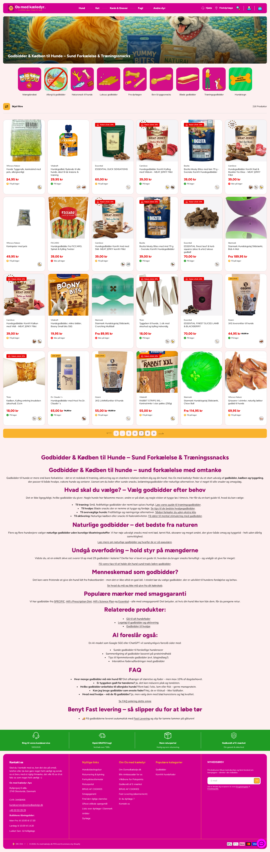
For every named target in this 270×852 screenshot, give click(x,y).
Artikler (85, 813)
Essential (123, 601)
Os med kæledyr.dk (45, 844)
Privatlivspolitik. (213, 789)
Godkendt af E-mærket (130, 784)
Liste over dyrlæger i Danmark (97, 808)
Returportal (88, 784)
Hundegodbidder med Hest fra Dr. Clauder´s (68, 402)
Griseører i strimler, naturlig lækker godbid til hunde (245, 402)
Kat (97, 8)
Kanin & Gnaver (119, 8)
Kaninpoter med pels (16, 246)
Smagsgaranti (89, 794)
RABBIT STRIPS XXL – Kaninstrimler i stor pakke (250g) (155, 402)
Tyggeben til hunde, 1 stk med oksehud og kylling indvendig (154, 325)
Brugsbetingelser (242, 787)
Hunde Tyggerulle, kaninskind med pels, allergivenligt (23, 170)
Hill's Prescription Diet (79, 601)
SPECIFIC (59, 601)
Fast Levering (142, 718)
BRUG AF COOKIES (92, 789)
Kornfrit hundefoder (166, 774)
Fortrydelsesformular (92, 779)
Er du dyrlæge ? (126, 798)
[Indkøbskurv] (258, 8)
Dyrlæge (86, 818)
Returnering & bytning (93, 774)
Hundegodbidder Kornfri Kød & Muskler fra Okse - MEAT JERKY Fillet (244, 172)
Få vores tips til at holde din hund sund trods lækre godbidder (135, 563)
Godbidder (161, 769)
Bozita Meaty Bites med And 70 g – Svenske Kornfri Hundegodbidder (156, 247)
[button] (14, 106)
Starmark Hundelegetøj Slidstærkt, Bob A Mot (245, 247)
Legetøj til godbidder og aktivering (138, 622)
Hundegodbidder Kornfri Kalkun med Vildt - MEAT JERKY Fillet (22, 325)
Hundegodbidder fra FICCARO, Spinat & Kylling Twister (66, 247)
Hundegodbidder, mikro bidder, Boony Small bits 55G (66, 325)
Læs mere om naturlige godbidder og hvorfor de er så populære (135, 542)
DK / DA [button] (19, 844)
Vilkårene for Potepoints (131, 779)
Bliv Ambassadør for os (130, 774)
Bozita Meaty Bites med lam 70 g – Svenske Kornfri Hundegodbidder (201, 170)
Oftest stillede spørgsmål (94, 803)
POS (55, 844)
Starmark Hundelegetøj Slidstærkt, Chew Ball (201, 402)
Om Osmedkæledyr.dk (130, 769)
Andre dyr (159, 8)
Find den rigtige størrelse (94, 798)
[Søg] (238, 8)
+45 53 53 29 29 (17, 810)
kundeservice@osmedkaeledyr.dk (26, 805)
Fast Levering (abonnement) (133, 794)
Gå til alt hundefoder (138, 618)
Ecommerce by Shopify (70, 844)
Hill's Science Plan (103, 601)
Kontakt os (124, 803)
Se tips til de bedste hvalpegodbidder (173, 508)
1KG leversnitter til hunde (241, 323)
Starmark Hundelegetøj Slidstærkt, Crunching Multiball (112, 325)
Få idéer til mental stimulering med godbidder (175, 515)
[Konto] (249, 8)
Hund (82, 8)
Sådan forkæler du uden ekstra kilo (175, 512)
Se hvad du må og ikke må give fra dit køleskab (134, 585)
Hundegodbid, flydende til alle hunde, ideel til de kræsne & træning (65, 172)
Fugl (140, 8)
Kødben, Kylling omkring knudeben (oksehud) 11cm (23, 402)
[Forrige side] (109, 433)
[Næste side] (161, 433)
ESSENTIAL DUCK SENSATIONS (111, 169)
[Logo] (27, 8)
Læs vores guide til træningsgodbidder (178, 504)
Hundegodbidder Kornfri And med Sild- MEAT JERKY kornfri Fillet (112, 247)
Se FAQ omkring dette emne (135, 701)
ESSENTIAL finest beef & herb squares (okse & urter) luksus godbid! (199, 249)
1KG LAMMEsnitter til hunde (109, 400)
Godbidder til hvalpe (138, 626)
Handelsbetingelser (92, 769)
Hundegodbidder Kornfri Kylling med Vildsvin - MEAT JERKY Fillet (156, 170)
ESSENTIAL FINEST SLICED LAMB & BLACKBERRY (201, 325)
